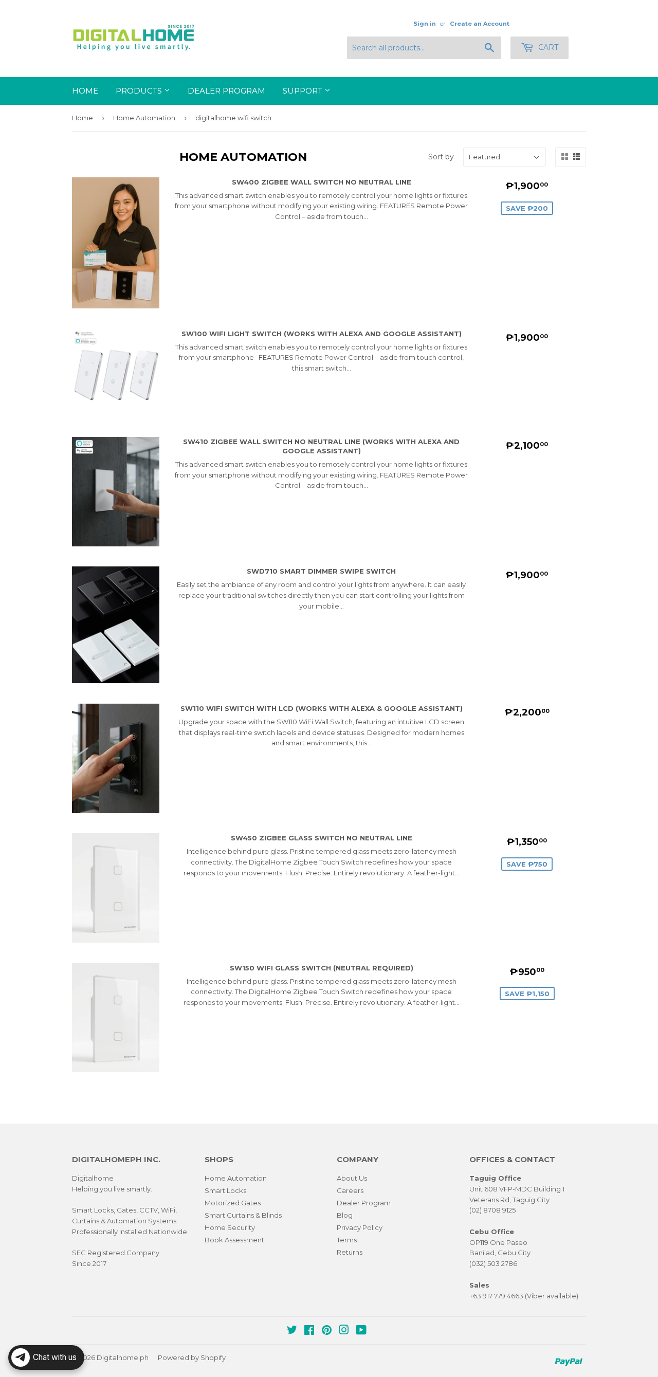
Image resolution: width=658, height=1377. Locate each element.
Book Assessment (234, 1240)
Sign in (424, 23)
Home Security (230, 1227)
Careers (350, 1190)
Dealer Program (226, 91)
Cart (547, 47)
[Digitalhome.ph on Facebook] (309, 1331)
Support (303, 91)
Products (140, 91)
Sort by (441, 156)
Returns (349, 1252)
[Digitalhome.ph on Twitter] (292, 1331)
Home (85, 91)
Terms (347, 1240)
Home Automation (144, 118)
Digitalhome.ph (123, 1357)
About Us (352, 1178)
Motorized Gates (233, 1203)
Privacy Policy (359, 1227)
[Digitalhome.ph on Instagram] (344, 1331)
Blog (345, 1215)
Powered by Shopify (192, 1357)
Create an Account (479, 23)
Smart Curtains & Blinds (243, 1215)
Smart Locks (225, 1190)
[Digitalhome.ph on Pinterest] (326, 1331)
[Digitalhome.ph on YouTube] (361, 1331)
